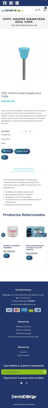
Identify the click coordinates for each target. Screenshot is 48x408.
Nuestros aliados (23, 355)
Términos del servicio (23, 327)
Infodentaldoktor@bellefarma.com (23, 304)
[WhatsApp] (17, 3)
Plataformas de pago (23, 333)
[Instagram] (11, 3)
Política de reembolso (23, 330)
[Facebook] (5, 3)
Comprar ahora (22, 151)
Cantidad (5, 131)
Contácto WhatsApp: (23, 301)
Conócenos (23, 352)
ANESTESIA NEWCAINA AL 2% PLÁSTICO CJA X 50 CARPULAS (35, 248)
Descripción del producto (23, 169)
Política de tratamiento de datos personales (23, 337)
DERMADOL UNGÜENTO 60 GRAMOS (11, 247)
